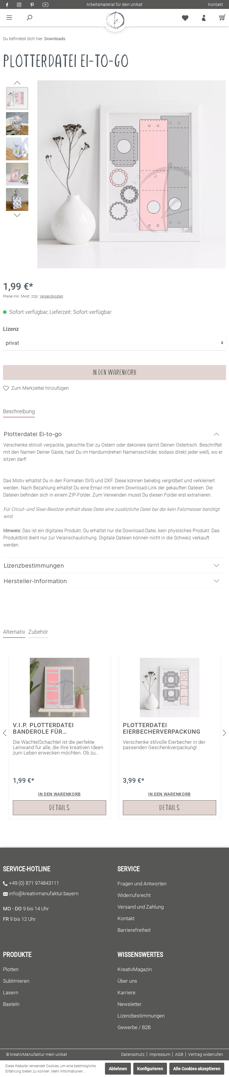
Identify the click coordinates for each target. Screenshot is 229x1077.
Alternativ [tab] (14, 632)
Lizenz (11, 329)
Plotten (10, 969)
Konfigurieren (150, 1068)
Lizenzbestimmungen (34, 565)
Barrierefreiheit (134, 930)
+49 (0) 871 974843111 (34, 883)
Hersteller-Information (35, 581)
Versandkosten (51, 296)
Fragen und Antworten (141, 884)
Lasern (10, 992)
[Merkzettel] (185, 17)
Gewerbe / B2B (134, 1027)
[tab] (19, 411)
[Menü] (9, 17)
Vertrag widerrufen (205, 1054)
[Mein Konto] (204, 17)
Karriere (126, 992)
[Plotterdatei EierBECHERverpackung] (169, 736)
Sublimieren (16, 981)
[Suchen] (29, 17)
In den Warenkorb (114, 372)
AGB (179, 1054)
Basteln (11, 1004)
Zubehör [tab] (38, 632)
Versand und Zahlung (140, 907)
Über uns (127, 981)
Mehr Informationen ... (68, 1071)
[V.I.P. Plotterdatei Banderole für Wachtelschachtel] (59, 736)
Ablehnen (118, 1068)
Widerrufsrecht (134, 895)
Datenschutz (133, 1054)
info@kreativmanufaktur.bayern (43, 893)
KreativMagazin (134, 969)
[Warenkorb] (221, 17)
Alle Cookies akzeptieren (196, 1068)
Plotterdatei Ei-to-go (33, 434)
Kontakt (215, 4)
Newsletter (129, 1004)
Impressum (159, 1054)
